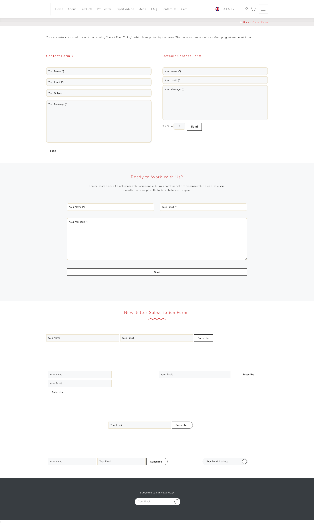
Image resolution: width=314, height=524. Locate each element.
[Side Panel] (263, 9)
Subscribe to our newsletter (157, 492)
